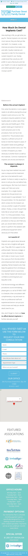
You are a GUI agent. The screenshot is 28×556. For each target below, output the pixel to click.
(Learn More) (14, 528)
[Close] (20, 399)
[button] (14, 404)
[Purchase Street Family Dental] (14, 12)
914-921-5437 (6, 1)
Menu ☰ (14, 20)
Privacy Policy (18, 554)
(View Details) (14, 540)
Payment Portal (10, 6)
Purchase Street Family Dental (17, 553)
